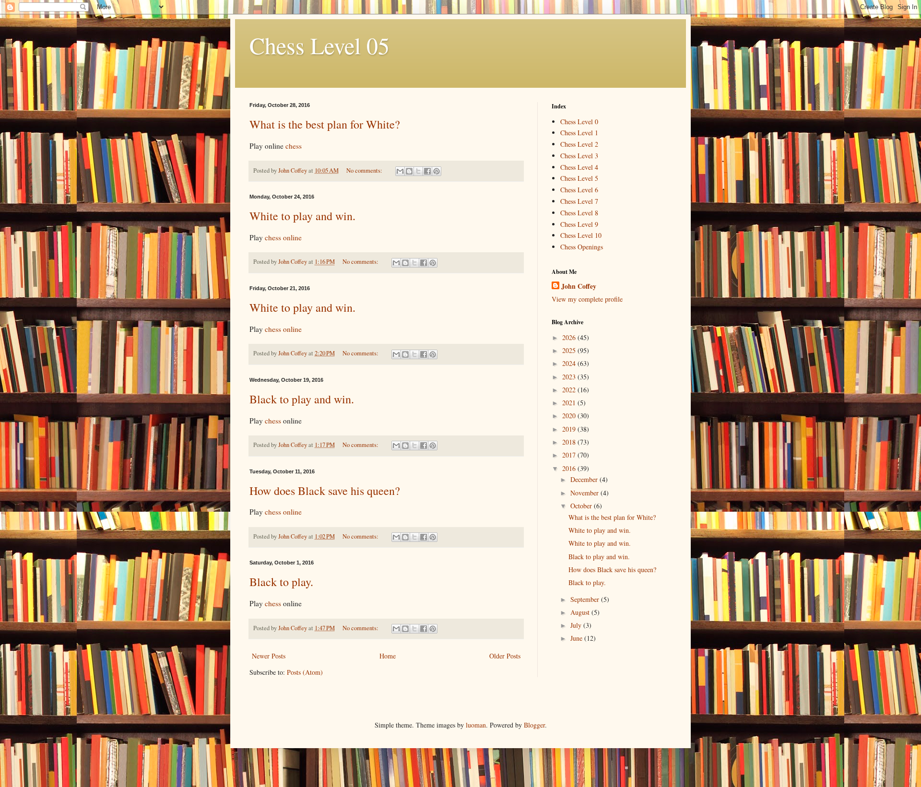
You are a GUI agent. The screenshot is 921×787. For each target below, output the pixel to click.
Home (387, 655)
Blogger (534, 724)
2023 (570, 376)
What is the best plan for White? (324, 124)
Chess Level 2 (579, 144)
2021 (570, 402)
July (576, 625)
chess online (283, 237)
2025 (570, 350)
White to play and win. (302, 215)
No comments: (365, 170)
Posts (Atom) (305, 672)
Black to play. (281, 581)
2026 (570, 337)
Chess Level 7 (579, 201)
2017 (570, 454)
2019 (570, 429)
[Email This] (400, 171)
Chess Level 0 (579, 121)
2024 (570, 363)
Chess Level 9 (579, 224)
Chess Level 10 (581, 235)
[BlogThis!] (409, 171)
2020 (570, 415)
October (582, 505)
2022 (570, 389)
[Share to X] (418, 171)
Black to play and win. (301, 399)
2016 (570, 468)
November (585, 492)
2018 (570, 441)
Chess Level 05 (319, 45)
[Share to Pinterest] (436, 171)
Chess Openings (581, 246)
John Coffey (578, 286)
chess (293, 146)
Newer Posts (268, 655)
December (585, 479)
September (585, 599)
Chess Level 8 (579, 212)
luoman (476, 724)
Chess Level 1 (579, 132)
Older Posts (504, 655)
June (577, 638)
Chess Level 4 (579, 167)
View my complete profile (587, 299)
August (580, 612)
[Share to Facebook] (427, 171)
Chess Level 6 (579, 189)
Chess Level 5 (579, 178)
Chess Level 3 (579, 155)
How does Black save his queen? (324, 490)
